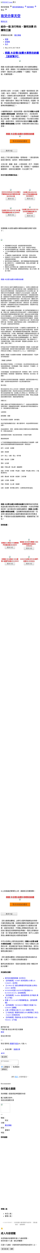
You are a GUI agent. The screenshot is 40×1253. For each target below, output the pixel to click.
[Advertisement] (20, 1171)
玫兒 (2, 1032)
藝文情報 (17, 35)
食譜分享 (17, 1049)
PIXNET (9, 1222)
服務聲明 (22, 1224)
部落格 (7, 42)
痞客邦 (12, 1043)
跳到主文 (4, 21)
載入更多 (4, 1057)
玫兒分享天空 (11, 16)
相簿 (6, 39)
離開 (11, 1249)
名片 (6, 44)
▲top (3, 1053)
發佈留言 (4, 1069)
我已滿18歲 (5, 1249)
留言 (16, 1043)
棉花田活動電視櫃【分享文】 (15, 978)
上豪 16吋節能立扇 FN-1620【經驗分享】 (20, 1010)
